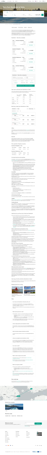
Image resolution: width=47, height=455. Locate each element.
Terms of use (11, 451)
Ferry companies (7, 439)
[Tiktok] (39, 445)
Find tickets (31, 45)
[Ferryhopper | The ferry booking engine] (3, 1)
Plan (13, 1)
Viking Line (20, 199)
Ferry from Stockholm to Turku (16, 24)
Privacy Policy (38, 425)
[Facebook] (36, 445)
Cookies (14, 451)
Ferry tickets (6, 24)
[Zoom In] (46, 397)
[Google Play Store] (39, 433)
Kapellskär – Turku (7, 415)
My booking (29, 1)
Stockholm (29, 230)
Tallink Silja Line (15, 199)
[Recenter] (46, 396)
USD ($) (40, 1)
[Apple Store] (39, 435)
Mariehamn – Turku (19, 415)
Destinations (7, 435)
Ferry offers (9, 1)
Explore (16, 1)
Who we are (17, 432)
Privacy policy (17, 451)
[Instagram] (37, 445)
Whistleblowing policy (22, 451)
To (14, 14)
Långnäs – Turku (14, 415)
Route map (6, 440)
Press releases (18, 435)
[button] (16, 108)
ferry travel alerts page (16, 374)
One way (5, 11)
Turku (26, 268)
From (4, 14)
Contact (27, 435)
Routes (6, 436)
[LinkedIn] (41, 445)
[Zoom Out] (46, 399)
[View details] (19, 424)
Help (33, 1)
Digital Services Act (27, 451)
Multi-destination (11, 11)
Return (7, 11)
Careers (17, 436)
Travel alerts (28, 437)
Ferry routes (10, 24)
